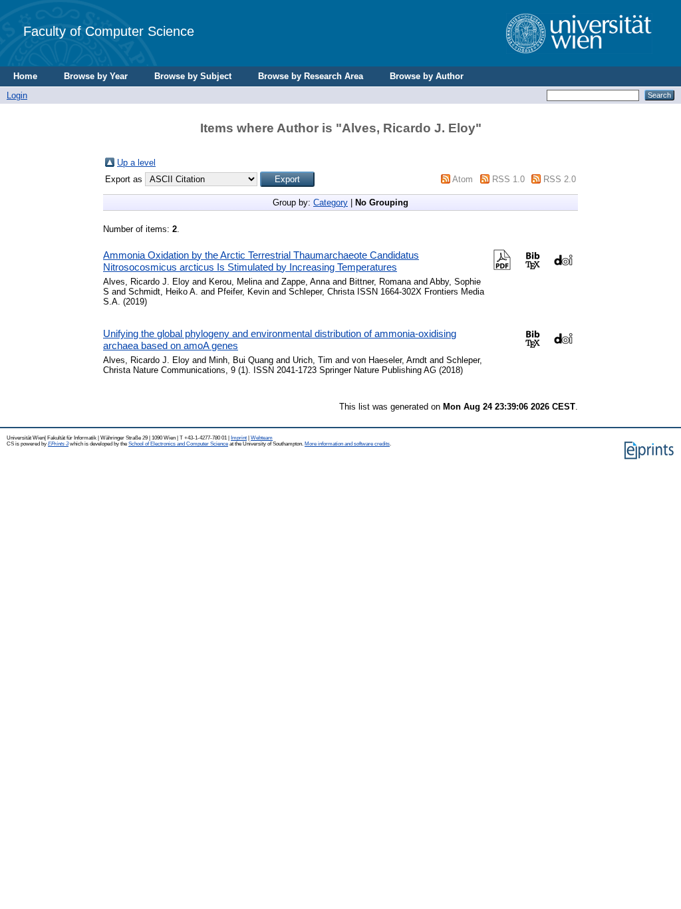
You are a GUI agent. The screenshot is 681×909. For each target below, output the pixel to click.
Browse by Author (427, 76)
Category (330, 202)
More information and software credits (347, 444)
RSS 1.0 (508, 179)
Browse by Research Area (310, 76)
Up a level (136, 163)
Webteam (262, 438)
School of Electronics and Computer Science (178, 444)
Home (25, 76)
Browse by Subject (192, 76)
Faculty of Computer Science (108, 31)
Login (17, 95)
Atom (462, 179)
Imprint (239, 438)
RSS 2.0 (559, 179)
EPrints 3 (58, 444)
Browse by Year (96, 76)
